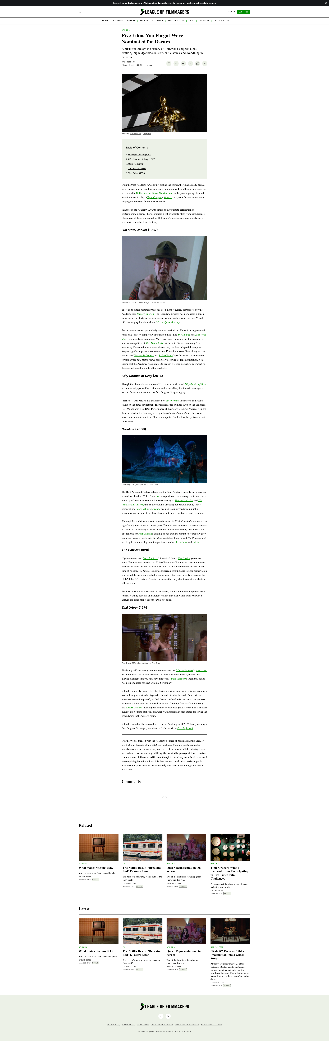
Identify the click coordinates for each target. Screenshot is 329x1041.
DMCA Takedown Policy (162, 1024)
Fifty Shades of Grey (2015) (141, 159)
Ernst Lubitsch (150, 558)
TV (124, 864)
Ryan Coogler (154, 197)
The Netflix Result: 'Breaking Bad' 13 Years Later (142, 869)
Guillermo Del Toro (146, 193)
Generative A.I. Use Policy (187, 1024)
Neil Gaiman (145, 533)
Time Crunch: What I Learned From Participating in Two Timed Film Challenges (229, 873)
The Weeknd (172, 400)
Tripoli (188, 1031)
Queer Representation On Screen (184, 869)
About (192, 21)
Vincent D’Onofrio (144, 355)
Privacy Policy (113, 1024)
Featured (104, 21)
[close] (326, 3)
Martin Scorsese (184, 670)
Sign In (232, 12)
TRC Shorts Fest (221, 21)
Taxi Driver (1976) (136, 173)
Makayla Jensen (174, 883)
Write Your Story (176, 21)
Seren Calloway (218, 983)
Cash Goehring (129, 62)
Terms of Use (143, 1024)
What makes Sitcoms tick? (96, 867)
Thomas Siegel (129, 883)
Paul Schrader (178, 678)
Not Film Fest (217, 947)
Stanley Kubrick (145, 313)
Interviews (118, 21)
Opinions (131, 21)
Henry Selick (142, 508)
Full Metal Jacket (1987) (139, 154)
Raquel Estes (85, 876)
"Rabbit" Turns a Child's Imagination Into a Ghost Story (227, 954)
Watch (160, 21)
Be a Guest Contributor (211, 1024)
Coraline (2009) (136, 164)
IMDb (196, 542)
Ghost (181, 1031)
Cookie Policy (128, 1024)
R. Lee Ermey (166, 355)
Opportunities (146, 21)
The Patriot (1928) (137, 168)
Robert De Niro (134, 707)
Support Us (204, 21)
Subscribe (243, 12)
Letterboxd (182, 542)
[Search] (80, 12)
